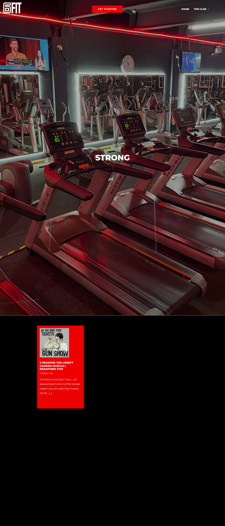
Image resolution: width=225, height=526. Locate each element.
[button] (107, 9)
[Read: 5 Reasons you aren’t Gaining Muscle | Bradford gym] (54, 342)
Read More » (47, 402)
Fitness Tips (46, 373)
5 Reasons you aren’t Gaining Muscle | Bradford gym (56, 366)
